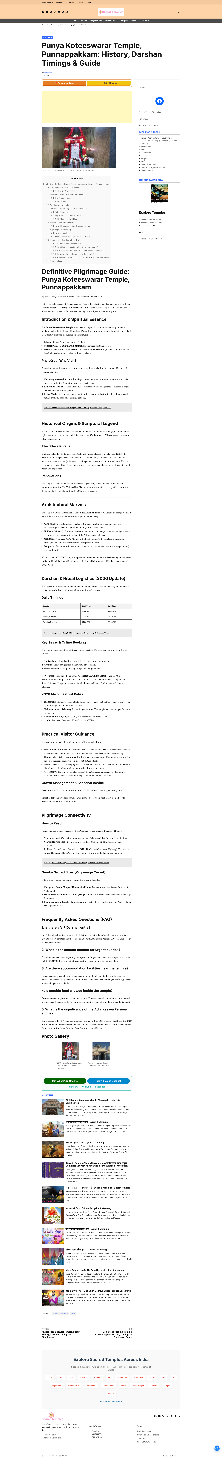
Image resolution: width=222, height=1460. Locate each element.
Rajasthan (56, 1385)
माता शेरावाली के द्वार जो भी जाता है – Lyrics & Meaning (88, 1208)
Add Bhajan (144, 21)
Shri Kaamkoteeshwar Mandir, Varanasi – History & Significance (93, 1101)
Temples (83, 21)
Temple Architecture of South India (156, 138)
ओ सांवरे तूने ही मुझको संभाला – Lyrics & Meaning (87, 1122)
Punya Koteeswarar (60, 1313)
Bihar (123, 1385)
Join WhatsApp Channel (65, 1081)
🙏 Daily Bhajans (109, 83)
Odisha (154, 1385)
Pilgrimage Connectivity (58, 229)
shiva (73, 1313)
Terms (89, 2)
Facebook (100, 1086)
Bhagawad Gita (96, 21)
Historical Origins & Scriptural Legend (65, 194)
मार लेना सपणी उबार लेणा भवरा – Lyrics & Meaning (87, 1229)
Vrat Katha (141, 1438)
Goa (71, 1377)
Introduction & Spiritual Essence (62, 187)
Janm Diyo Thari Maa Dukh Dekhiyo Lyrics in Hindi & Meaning (98, 1290)
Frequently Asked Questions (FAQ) (63, 240)
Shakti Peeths (147, 170)
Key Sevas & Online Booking (65, 215)
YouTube (86, 1086)
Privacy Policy (47, 2)
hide (81, 178)
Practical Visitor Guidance (59, 222)
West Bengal (138, 1385)
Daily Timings (58, 212)
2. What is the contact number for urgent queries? (73, 246)
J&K (61, 1377)
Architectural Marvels (57, 205)
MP (163, 1377)
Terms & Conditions (52, 1438)
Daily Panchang (144, 1431)
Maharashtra (73, 1385)
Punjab (167, 1385)
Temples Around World (151, 219)
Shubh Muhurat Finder (146, 1442)
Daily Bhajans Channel (108, 1081)
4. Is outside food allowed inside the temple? (71, 253)
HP (109, 1377)
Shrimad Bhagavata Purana (153, 167)
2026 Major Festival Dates (63, 218)
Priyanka (48, 72)
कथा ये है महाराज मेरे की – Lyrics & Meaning (85, 1142)
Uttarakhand (108, 1385)
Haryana (97, 1377)
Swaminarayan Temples (151, 222)
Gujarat (83, 1377)
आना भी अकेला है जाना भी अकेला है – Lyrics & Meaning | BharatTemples (98, 1187)
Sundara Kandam (148, 164)
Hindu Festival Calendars (148, 1435)
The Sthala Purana (60, 197)
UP (173, 1377)
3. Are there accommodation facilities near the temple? (75, 250)
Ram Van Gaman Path (148, 125)
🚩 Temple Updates (64, 83)
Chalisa (144, 155)
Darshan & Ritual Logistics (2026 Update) (66, 208)
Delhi (50, 1377)
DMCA (81, 2)
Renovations (57, 201)
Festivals (134, 21)
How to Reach (58, 233)
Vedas (143, 149)
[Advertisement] (87, 107)
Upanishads (146, 152)
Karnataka (138, 1377)
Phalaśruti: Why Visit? (61, 190)
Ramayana (143, 119)
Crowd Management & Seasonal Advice (69, 225)
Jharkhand (122, 1377)
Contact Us (71, 2)
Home (75, 21)
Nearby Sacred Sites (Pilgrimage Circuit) (69, 236)
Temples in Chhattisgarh (151, 239)
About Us (59, 2)
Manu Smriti (146, 146)
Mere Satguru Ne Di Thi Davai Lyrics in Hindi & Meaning (95, 1270)
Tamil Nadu (50, 25)
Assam (111, 1393)
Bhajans (124, 21)
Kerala (152, 1377)
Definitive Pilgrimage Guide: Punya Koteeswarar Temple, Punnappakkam (76, 183)
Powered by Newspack (171, 1456)
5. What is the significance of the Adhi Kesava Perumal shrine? (79, 257)
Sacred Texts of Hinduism (150, 112)
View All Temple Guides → (111, 1401)
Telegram (73, 1086)
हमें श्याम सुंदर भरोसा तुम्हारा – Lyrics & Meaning (86, 1249)
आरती (143, 161)
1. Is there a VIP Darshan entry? (66, 243)
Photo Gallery (54, 260)
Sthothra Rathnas (111, 21)
